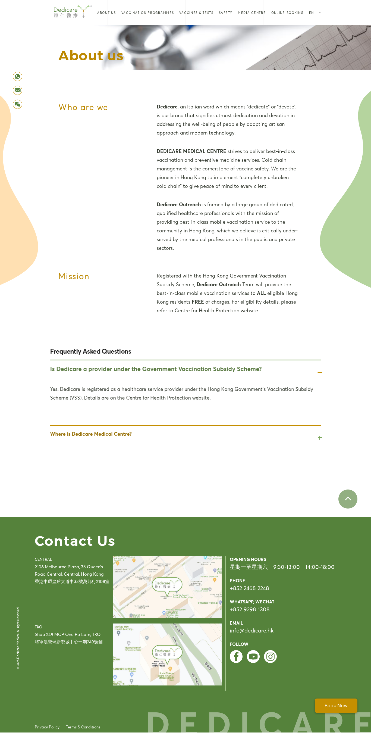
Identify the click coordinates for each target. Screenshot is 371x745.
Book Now (336, 706)
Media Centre (252, 13)
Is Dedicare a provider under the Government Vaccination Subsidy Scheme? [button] (156, 369)
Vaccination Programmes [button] (147, 13)
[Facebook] (236, 656)
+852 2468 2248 (249, 588)
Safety (225, 13)
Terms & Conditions (83, 727)
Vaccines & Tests (196, 13)
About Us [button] (106, 13)
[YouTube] (253, 656)
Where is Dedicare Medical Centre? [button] (90, 434)
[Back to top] (347, 499)
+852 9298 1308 (250, 609)
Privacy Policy (47, 727)
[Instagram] (270, 656)
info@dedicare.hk (251, 630)
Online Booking (287, 13)
